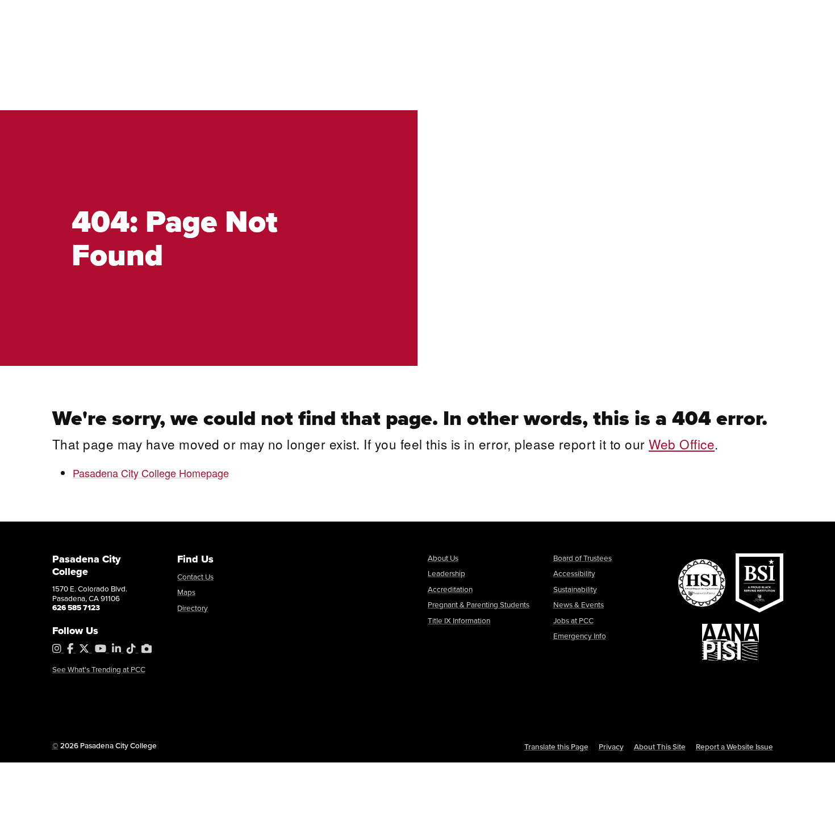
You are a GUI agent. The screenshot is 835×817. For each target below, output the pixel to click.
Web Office (682, 444)
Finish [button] (662, 69)
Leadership (446, 573)
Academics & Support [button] (440, 69)
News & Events (578, 604)
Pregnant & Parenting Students (478, 604)
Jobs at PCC (573, 620)
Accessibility (574, 573)
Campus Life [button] (573, 69)
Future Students (250, 14)
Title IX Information (459, 620)
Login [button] (679, 14)
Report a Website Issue (734, 746)
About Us (443, 558)
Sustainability (575, 589)
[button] (763, 69)
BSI (136, 14)
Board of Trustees (582, 558)
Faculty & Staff (396, 14)
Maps (186, 592)
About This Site (660, 746)
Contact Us (195, 576)
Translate (632, 14)
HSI (72, 14)
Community (457, 14)
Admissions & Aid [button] (292, 69)
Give (500, 14)
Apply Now (742, 14)
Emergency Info (579, 635)
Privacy (611, 746)
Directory (192, 608)
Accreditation (450, 589)
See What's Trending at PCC (98, 669)
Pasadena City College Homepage (151, 472)
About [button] (187, 69)
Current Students (325, 14)
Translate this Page (556, 746)
